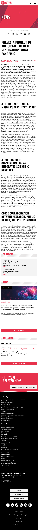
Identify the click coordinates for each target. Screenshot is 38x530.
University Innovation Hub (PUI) (9, 436)
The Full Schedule (19, 363)
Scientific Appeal (5, 431)
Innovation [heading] (4, 435)
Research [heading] (4, 424)
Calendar (19, 494)
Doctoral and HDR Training (7, 427)
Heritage (3, 406)
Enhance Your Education (7, 418)
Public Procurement (19, 525)
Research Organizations (7, 402)
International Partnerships (7, 456)
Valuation (3, 440)
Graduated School (5, 420)
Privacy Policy (19, 518)
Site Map (19, 521)
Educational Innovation (7, 422)
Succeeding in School (6, 416)
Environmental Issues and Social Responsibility (12, 407)
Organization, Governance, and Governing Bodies (13, 399)
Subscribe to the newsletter (23, 387)
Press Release (7, 60)
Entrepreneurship (5, 442)
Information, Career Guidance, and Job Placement (13, 415)
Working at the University (7, 409)
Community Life (5, 452)
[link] (9, 34)
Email (4, 266)
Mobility (3, 458)
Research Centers (5, 426)
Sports (3, 451)
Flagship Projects (5, 404)
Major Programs (5, 433)
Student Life (4, 447)
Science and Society (12, 62)
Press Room (19, 498)
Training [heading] (4, 411)
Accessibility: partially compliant (19, 515)
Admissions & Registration (7, 413)
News (19, 490)
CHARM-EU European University (9, 463)
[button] (21, 34)
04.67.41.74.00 (6, 481)
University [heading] (4, 397)
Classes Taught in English (7, 462)
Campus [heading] (4, 444)
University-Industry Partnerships (9, 438)
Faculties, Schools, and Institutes (9, 400)
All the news (19, 331)
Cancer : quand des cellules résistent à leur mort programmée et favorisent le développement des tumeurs (17, 308)
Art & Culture (4, 446)
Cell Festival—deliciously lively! (11, 352)
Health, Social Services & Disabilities (9, 449)
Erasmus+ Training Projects (7, 460)
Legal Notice (19, 511)
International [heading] (5, 454)
